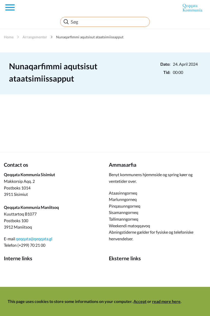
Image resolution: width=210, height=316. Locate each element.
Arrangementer (35, 37)
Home (9, 37)
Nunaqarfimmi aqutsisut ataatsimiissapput (89, 37)
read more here (166, 301)
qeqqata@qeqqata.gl (34, 238)
